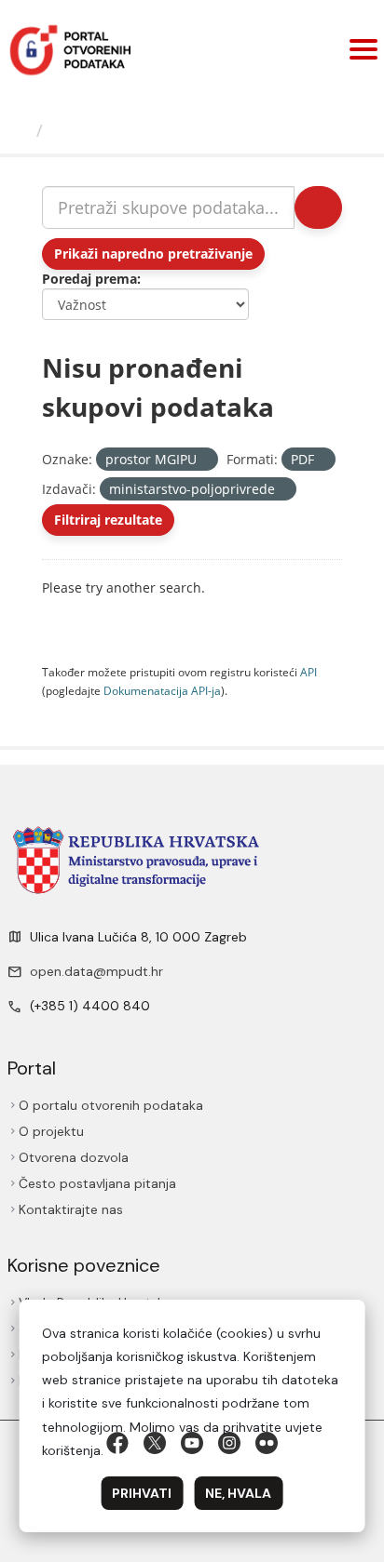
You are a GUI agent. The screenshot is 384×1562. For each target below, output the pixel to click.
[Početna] (20, 130)
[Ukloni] (204, 460)
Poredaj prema (89, 278)
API (308, 671)
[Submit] (318, 207)
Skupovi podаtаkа (127, 130)
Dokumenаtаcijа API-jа (162, 690)
